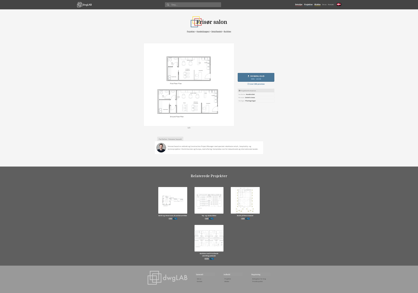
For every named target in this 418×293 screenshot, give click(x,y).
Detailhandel (216, 31)
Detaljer (299, 4)
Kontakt (331, 4)
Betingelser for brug (259, 279)
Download (257, 77)
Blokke (317, 4)
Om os (324, 4)
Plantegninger (250, 101)
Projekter (308, 4)
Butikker (227, 31)
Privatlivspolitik (257, 281)
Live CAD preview (257, 84)
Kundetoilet (250, 94)
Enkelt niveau (250, 97)
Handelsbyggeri (203, 31)
